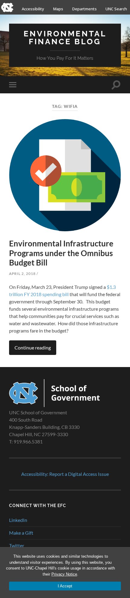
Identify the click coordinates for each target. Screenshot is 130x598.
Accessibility (33, 9)
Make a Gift (21, 533)
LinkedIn (18, 520)
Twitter (16, 545)
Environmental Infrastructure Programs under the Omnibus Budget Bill (61, 253)
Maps (58, 9)
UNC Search (116, 9)
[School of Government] (54, 405)
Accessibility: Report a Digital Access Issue (65, 474)
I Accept (65, 586)
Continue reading (33, 347)
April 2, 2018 (22, 273)
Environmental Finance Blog (65, 37)
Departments (84, 9)
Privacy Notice (64, 574)
